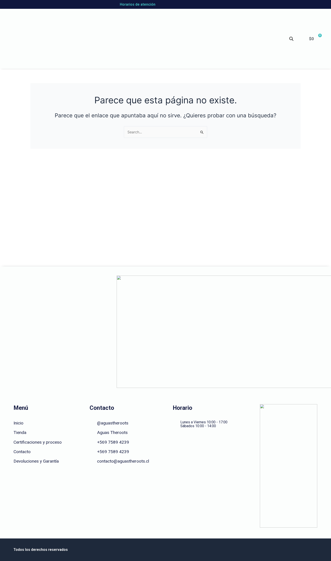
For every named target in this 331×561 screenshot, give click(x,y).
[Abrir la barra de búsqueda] (291, 39)
